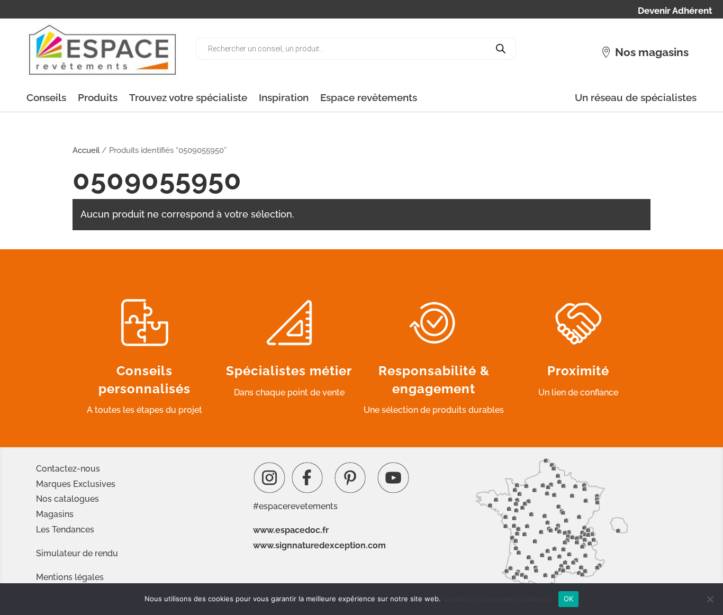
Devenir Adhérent (675, 11)
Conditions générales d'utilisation (498, 598)
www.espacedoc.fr (291, 530)
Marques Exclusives (75, 484)
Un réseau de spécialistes (636, 97)
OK (569, 598)
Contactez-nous (68, 469)
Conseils (46, 97)
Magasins (55, 514)
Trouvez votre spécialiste (188, 97)
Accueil (86, 150)
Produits (98, 97)
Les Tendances (65, 529)
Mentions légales (70, 577)
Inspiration (284, 97)
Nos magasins (652, 52)
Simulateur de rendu (77, 553)
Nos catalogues (67, 499)
